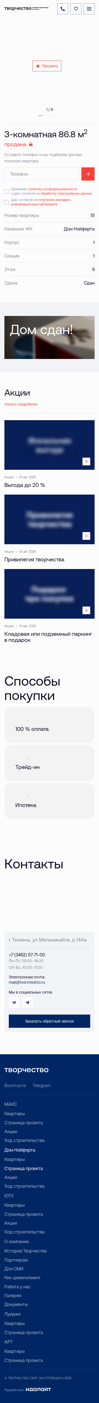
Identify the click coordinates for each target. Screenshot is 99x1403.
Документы (16, 1304)
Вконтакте (15, 1085)
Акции (10, 1131)
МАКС (10, 1104)
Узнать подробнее (21, 404)
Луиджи (12, 1313)
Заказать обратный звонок (49, 1021)
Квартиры (14, 1113)
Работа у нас (17, 1286)
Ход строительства (24, 1140)
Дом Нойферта (19, 1149)
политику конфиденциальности (52, 189)
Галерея (12, 1295)
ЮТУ (9, 1195)
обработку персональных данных (66, 193)
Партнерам (16, 1259)
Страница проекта (23, 1122)
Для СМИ (13, 1268)
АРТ (8, 1341)
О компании (16, 1241)
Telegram (41, 1085)
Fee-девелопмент (22, 1277)
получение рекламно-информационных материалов (41, 202)
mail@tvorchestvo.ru (27, 982)
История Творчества (25, 1250)
